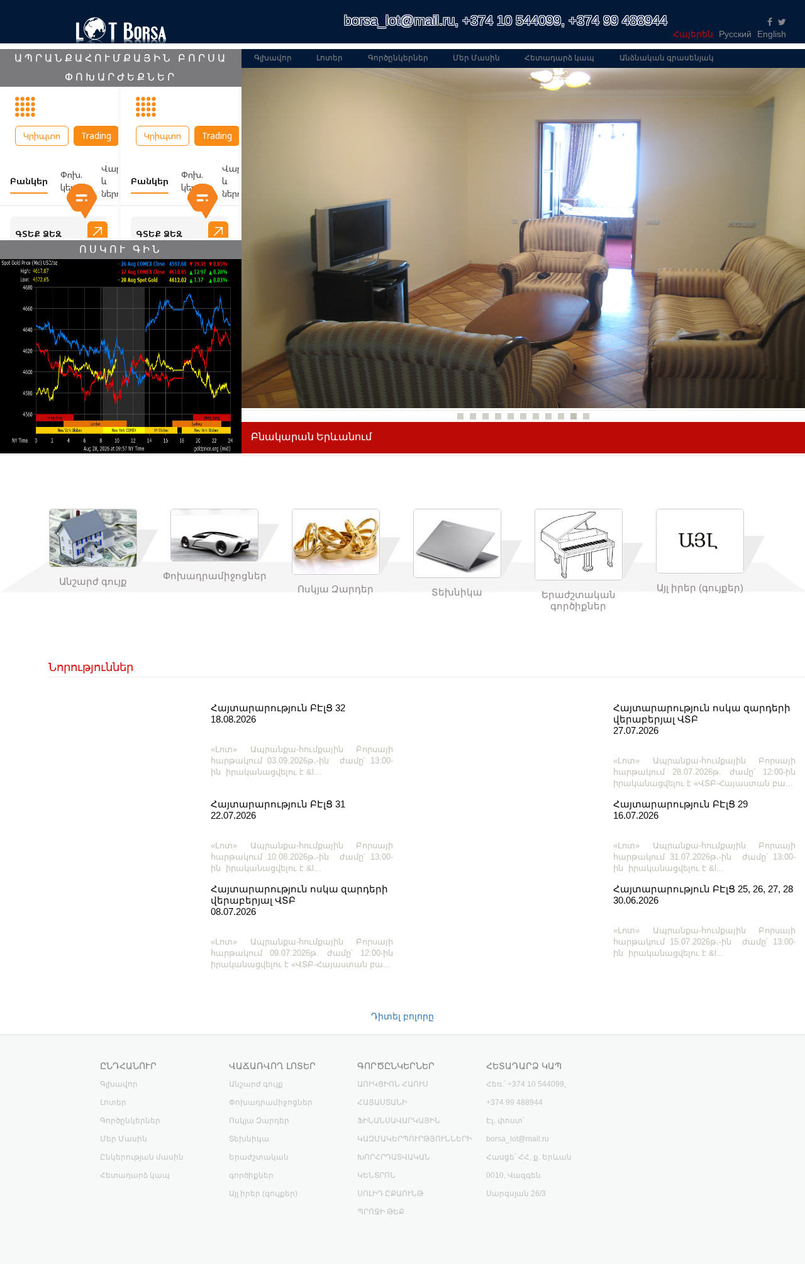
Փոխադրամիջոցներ (271, 1102)
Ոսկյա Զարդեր (259, 1120)
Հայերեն (693, 34)
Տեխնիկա (249, 1138)
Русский (735, 34)
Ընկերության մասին (142, 1157)
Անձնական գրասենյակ (666, 57)
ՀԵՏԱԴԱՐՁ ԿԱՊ (524, 1066)
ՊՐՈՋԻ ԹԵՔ (380, 1211)
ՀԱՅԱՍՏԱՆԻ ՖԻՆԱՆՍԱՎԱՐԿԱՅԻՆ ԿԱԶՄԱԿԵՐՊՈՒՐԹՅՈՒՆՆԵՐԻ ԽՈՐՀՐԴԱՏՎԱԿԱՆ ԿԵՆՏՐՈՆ (414, 1139)
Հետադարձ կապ (559, 57)
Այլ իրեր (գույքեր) (263, 1193)
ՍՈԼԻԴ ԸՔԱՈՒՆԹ (390, 1193)
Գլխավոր (273, 57)
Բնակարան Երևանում (311, 436)
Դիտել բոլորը (402, 1016)
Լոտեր (329, 57)
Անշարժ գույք (256, 1084)
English (771, 34)
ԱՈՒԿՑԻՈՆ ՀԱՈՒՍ (392, 1084)
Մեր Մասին (476, 57)
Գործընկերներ (398, 57)
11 (586, 416)
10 (573, 416)
